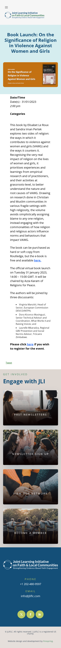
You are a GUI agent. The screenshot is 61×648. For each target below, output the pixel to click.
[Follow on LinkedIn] (40, 614)
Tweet (9, 362)
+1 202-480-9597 (30, 584)
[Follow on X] (21, 614)
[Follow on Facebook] (30, 614)
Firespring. (48, 641)
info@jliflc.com (30, 596)
